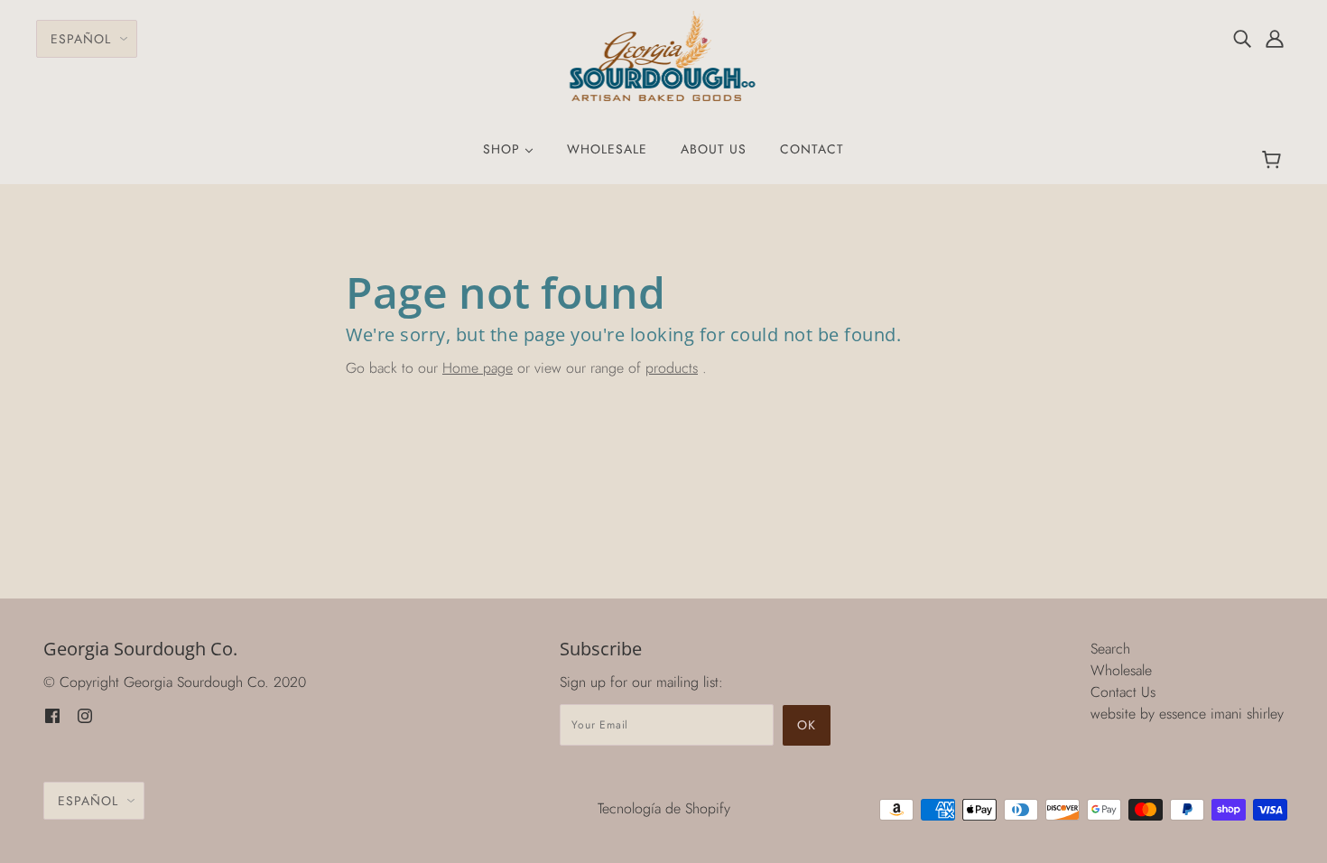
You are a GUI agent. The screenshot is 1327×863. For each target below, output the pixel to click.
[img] (1242, 38)
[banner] (664, 54)
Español (81, 39)
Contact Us (1122, 692)
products (671, 367)
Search (1110, 648)
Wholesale (1121, 670)
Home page (477, 367)
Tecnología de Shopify (664, 808)
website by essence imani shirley (1187, 713)
